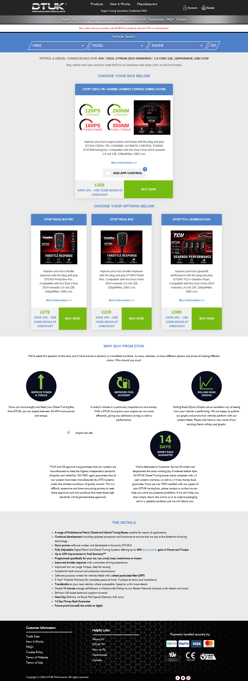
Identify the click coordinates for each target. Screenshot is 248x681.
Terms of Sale (34, 662)
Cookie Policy (34, 652)
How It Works (120, 4)
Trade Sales (33, 636)
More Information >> (124, 162)
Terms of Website (37, 657)
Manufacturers (147, 4)
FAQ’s (30, 647)
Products (97, 4)
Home (66, 19)
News (93, 19)
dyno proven (150, 549)
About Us (105, 19)
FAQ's (170, 19)
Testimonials (156, 19)
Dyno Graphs (122, 19)
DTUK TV (98, 644)
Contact (181, 19)
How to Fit (139, 19)
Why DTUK (80, 19)
